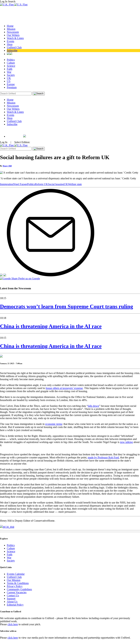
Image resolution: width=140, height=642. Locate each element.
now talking (126, 442)
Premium (12, 87)
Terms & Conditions (18, 583)
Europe (11, 84)
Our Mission (13, 580)
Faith (9, 68)
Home (10, 25)
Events (10, 41)
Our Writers (13, 35)
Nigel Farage (20, 184)
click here (13, 624)
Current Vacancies (16, 592)
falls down (93, 405)
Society (11, 75)
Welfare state (75, 184)
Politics (11, 59)
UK (9, 78)
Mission (11, 28)
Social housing (56, 184)
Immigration (6, 184)
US (8, 81)
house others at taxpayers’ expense (64, 388)
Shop (9, 44)
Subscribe (12, 50)
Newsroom (13, 32)
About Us (12, 601)
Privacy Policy (15, 586)
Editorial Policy (15, 604)
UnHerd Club (14, 47)
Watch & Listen (15, 38)
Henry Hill (7, 166)
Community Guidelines (19, 589)
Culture (11, 62)
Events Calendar (16, 573)
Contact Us (13, 595)
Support (11, 598)
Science (11, 65)
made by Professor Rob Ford (103, 457)
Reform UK (41, 184)
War (9, 72)
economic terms (53, 424)
